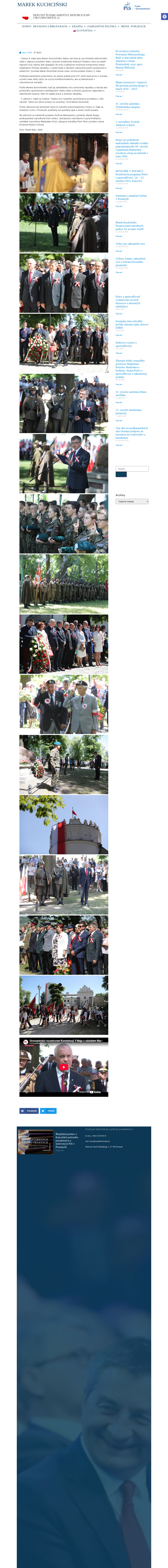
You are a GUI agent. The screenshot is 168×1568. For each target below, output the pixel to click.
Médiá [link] (125, 26)
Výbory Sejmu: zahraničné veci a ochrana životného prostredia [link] (130, 262)
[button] (29, 1111)
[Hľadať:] (132, 469)
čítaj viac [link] (60, 1150)
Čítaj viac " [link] (119, 75)
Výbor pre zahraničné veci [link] (130, 243)
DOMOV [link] (27, 26)
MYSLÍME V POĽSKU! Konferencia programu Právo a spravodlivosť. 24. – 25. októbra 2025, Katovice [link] (132, 175)
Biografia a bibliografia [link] (50, 26)
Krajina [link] (77, 26)
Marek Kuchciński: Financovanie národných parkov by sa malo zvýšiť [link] (130, 225)
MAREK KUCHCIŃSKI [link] (42, 4)
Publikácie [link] (138, 26)
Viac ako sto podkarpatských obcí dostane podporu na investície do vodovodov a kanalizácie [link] (132, 433)
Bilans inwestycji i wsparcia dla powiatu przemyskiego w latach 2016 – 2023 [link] (132, 85)
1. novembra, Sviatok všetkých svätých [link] (128, 123)
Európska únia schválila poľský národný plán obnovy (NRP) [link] (132, 324)
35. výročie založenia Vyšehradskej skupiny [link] (128, 105)
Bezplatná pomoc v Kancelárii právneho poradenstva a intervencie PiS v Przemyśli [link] (67, 1140)
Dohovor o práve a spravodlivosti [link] (126, 344)
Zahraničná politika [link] (101, 26)
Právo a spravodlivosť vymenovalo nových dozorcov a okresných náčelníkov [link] (128, 301)
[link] (164, 16)
